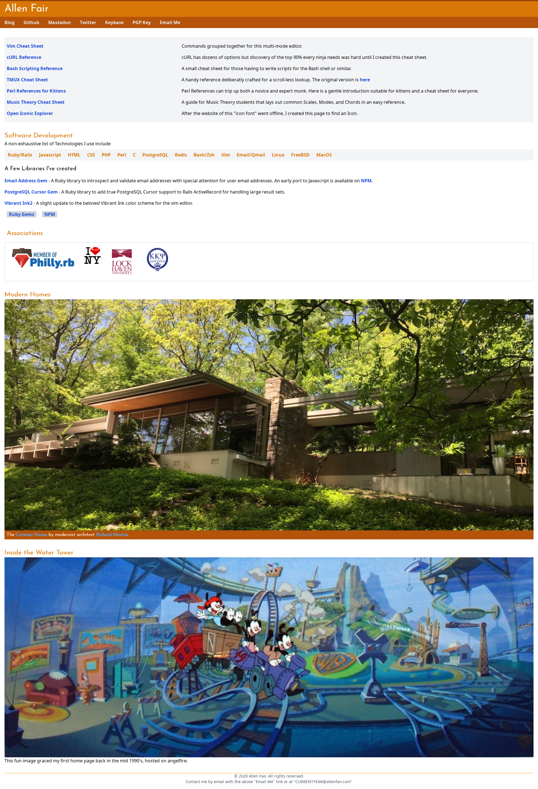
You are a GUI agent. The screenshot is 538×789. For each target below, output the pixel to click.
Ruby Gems (21, 214)
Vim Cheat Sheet (25, 46)
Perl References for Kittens (36, 91)
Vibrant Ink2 (18, 203)
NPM (366, 181)
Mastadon (59, 22)
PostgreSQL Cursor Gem (31, 192)
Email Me (170, 22)
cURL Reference (24, 57)
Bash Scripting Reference (34, 68)
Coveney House (31, 535)
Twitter (88, 22)
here (365, 80)
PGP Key (142, 22)
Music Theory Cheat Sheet (35, 102)
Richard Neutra (112, 535)
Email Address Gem (25, 181)
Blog (9, 22)
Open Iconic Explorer (30, 113)
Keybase (114, 22)
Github (31, 22)
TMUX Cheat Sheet (27, 80)
